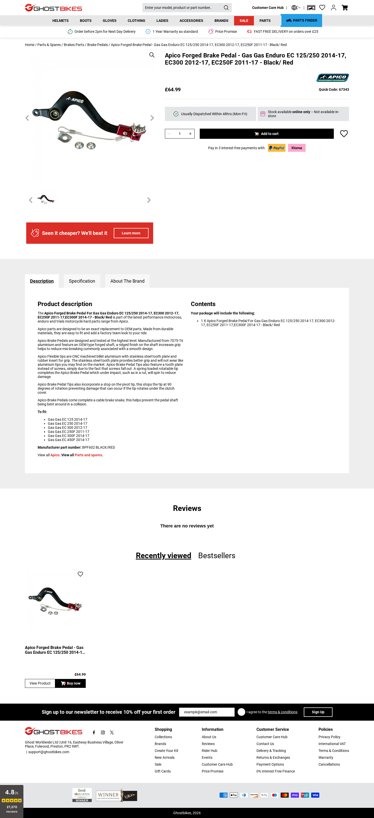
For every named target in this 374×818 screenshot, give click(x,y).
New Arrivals (165, 757)
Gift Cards (163, 771)
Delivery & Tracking (271, 751)
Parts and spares (88, 455)
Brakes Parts (74, 45)
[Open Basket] (344, 7)
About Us (209, 737)
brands (221, 21)
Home (29, 45)
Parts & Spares (49, 45)
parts (265, 21)
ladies (162, 21)
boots (86, 21)
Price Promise (212, 771)
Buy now (73, 683)
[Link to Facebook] (94, 732)
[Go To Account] (333, 7)
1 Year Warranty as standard (175, 31)
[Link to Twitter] (112, 732)
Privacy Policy (329, 737)
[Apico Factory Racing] (333, 78)
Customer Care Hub (268, 8)
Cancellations (329, 764)
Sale (244, 21)
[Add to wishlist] (344, 134)
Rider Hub (209, 751)
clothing (136, 21)
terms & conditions (282, 712)
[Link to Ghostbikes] (83, 8)
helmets (60, 21)
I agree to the (272, 712)
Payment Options (270, 764)
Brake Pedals (97, 45)
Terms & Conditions (334, 751)
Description (42, 281)
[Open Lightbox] (150, 52)
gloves (110, 21)
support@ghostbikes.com (48, 752)
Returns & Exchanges (273, 757)
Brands (160, 744)
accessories (191, 21)
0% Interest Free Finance (275, 771)
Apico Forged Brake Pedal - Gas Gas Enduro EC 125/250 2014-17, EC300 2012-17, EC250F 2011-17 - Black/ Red (55, 650)
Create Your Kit (166, 751)
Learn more (131, 233)
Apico (55, 455)
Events (207, 757)
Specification (82, 281)
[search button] (226, 7)
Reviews (208, 744)
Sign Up (318, 712)
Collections (163, 737)
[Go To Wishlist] (322, 7)
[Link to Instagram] (103, 732)
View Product (40, 683)
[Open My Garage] (311, 7)
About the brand (127, 281)
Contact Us (265, 744)
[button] (311, 7)
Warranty (326, 757)
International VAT (332, 744)
